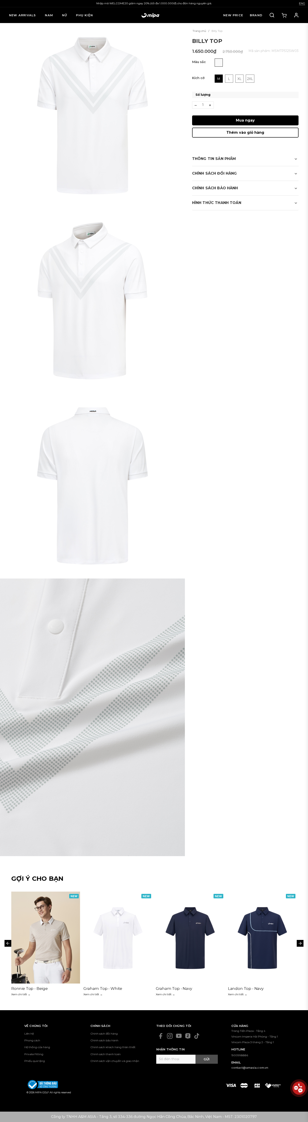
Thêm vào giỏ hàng (245, 132)
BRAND (256, 15)
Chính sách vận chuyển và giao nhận (114, 1061)
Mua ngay (245, 120)
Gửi (206, 1059)
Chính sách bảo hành (104, 1040)
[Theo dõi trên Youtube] (178, 1035)
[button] (245, 159)
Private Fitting (33, 1054)
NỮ (64, 15)
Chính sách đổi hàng (104, 1033)
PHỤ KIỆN (84, 15)
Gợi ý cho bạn (37, 878)
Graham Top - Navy (29, 988)
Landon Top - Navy (101, 988)
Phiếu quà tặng (34, 1061)
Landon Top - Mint (173, 988)
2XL (250, 79)
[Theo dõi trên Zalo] (187, 1035)
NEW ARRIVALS (22, 15)
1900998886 (239, 1055)
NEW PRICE (233, 15)
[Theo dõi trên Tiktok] (196, 1035)
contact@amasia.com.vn (249, 1067)
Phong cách (32, 1040)
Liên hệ (29, 1033)
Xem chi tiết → (20, 994)
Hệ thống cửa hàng (37, 1047)
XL (239, 79)
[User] (296, 15)
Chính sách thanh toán (105, 1054)
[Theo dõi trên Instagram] (169, 1035)
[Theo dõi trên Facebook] (160, 1035)
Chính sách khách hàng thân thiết (113, 1047)
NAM (49, 15)
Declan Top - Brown (247, 988)
